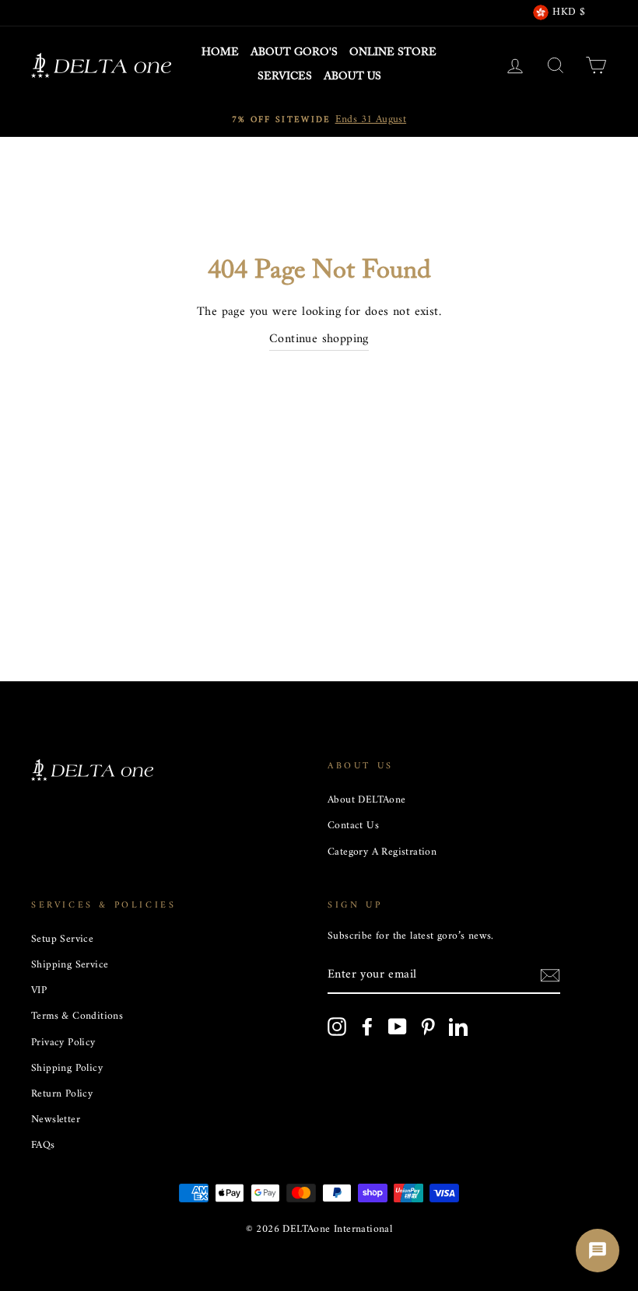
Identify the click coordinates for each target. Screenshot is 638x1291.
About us (352, 77)
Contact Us (353, 826)
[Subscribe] (550, 976)
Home (220, 52)
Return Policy (62, 1094)
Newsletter (55, 1120)
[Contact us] (597, 1250)
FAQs (43, 1145)
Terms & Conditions (77, 1016)
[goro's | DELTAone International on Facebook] (367, 1026)
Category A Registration (382, 852)
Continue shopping (319, 340)
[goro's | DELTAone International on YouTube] (397, 1026)
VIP (39, 990)
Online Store (392, 52)
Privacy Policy (63, 1043)
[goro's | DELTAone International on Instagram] (337, 1026)
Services (285, 77)
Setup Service (62, 939)
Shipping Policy (67, 1068)
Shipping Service (69, 965)
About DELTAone (367, 800)
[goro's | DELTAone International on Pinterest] (428, 1026)
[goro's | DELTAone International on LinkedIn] (458, 1026)
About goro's (294, 52)
